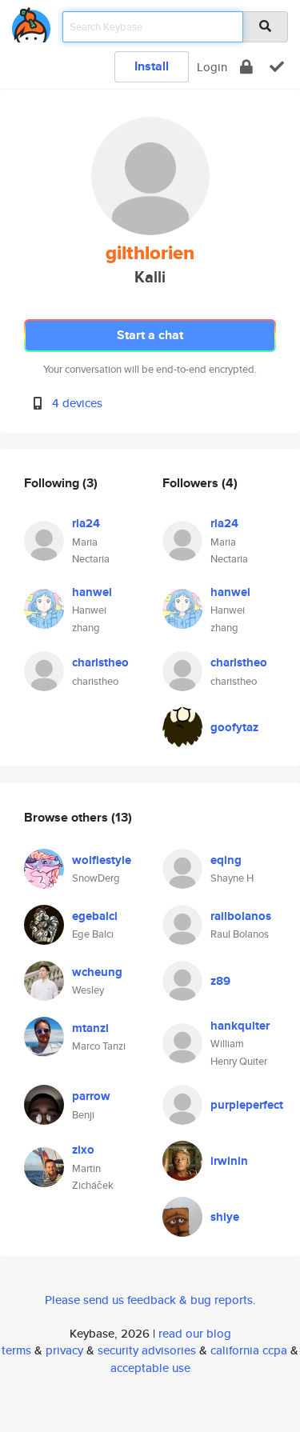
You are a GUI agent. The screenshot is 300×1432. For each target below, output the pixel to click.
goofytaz (234, 727)
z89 (220, 981)
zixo (83, 1149)
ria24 (86, 523)
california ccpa (248, 1350)
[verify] (277, 67)
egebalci (95, 916)
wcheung (97, 972)
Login (212, 66)
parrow (91, 1096)
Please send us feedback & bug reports (149, 1299)
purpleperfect (246, 1105)
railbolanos (240, 916)
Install (151, 66)
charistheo (100, 662)
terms (16, 1350)
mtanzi (90, 1028)
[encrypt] (246, 67)
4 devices (77, 402)
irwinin (229, 1161)
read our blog (194, 1333)
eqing (226, 860)
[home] (31, 22)
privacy (64, 1350)
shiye (224, 1217)
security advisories (147, 1350)
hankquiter (240, 1025)
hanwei (92, 592)
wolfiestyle (101, 860)
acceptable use (150, 1367)
